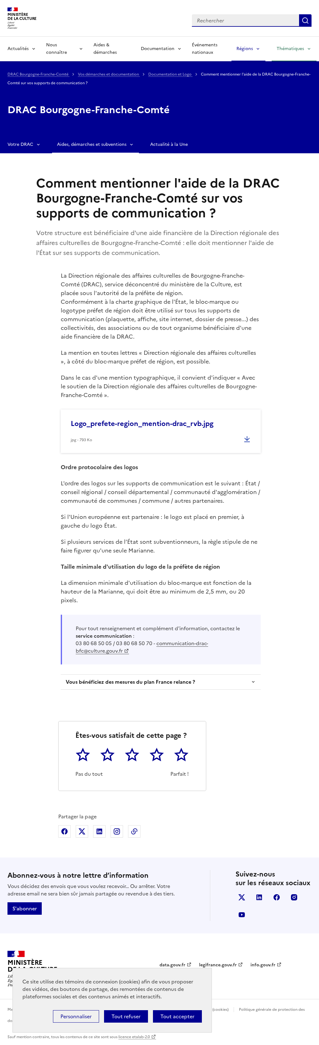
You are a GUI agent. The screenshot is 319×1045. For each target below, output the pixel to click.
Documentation (157, 48)
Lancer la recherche (305, 20)
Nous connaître (56, 49)
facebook (276, 897)
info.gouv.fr (262, 965)
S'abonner (24, 908)
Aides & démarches (105, 49)
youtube (242, 915)
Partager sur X (82, 831)
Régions (244, 48)
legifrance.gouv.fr (218, 965)
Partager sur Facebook (64, 831)
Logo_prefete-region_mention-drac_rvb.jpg (142, 423)
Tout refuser (126, 1016)
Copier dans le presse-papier (134, 831)
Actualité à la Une (169, 144)
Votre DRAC (20, 144)
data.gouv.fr (172, 965)
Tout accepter (177, 1016)
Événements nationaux (204, 49)
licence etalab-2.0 (134, 1037)
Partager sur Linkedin (99, 831)
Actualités (18, 48)
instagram (294, 897)
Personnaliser (76, 1016)
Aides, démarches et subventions (91, 144)
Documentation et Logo (170, 74)
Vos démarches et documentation (109, 74)
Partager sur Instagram (117, 831)
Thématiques (290, 48)
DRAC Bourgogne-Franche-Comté (38, 74)
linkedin (259, 897)
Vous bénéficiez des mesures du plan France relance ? (130, 682)
